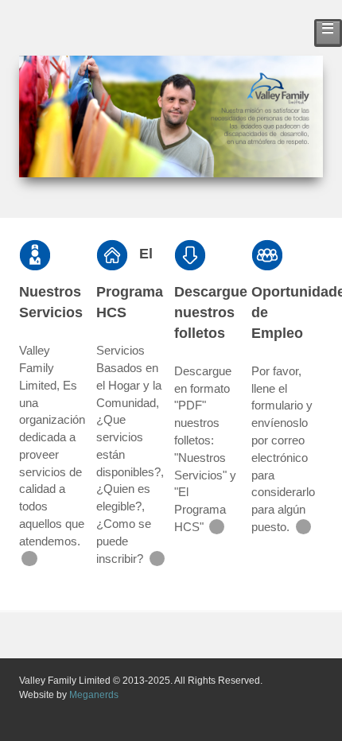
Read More (29, 558)
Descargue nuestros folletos (210, 311)
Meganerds (94, 694)
